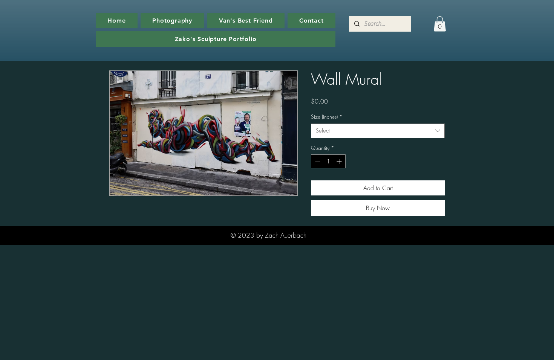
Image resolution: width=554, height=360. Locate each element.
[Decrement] (316, 161)
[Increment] (339, 161)
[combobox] (378, 131)
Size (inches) (327, 116)
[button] (439, 24)
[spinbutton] (328, 161)
